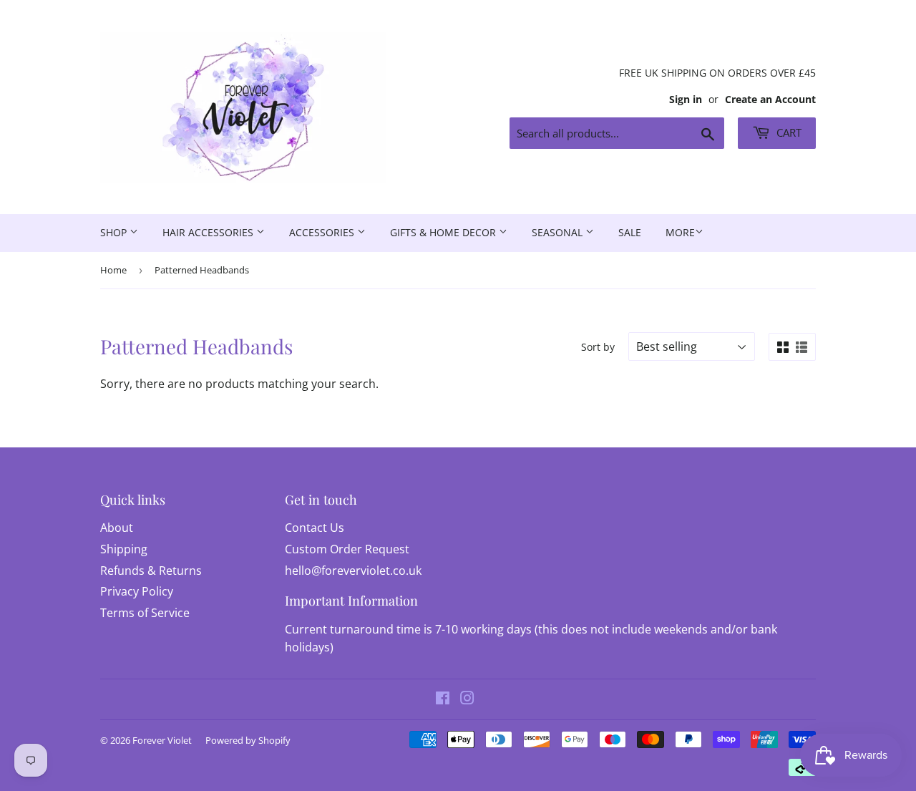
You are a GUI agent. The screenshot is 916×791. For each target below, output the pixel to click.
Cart (788, 132)
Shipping (123, 549)
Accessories (323, 232)
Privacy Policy (136, 591)
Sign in (685, 99)
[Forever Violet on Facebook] (442, 699)
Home (113, 269)
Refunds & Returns (151, 570)
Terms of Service (145, 613)
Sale (629, 232)
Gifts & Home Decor (444, 232)
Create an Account (770, 99)
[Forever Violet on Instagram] (467, 699)
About (116, 527)
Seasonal (558, 232)
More (680, 232)
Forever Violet (162, 740)
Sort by (598, 347)
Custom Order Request (347, 549)
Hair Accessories (209, 232)
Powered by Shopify (248, 740)
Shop (115, 232)
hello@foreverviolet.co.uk (353, 570)
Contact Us (314, 527)
